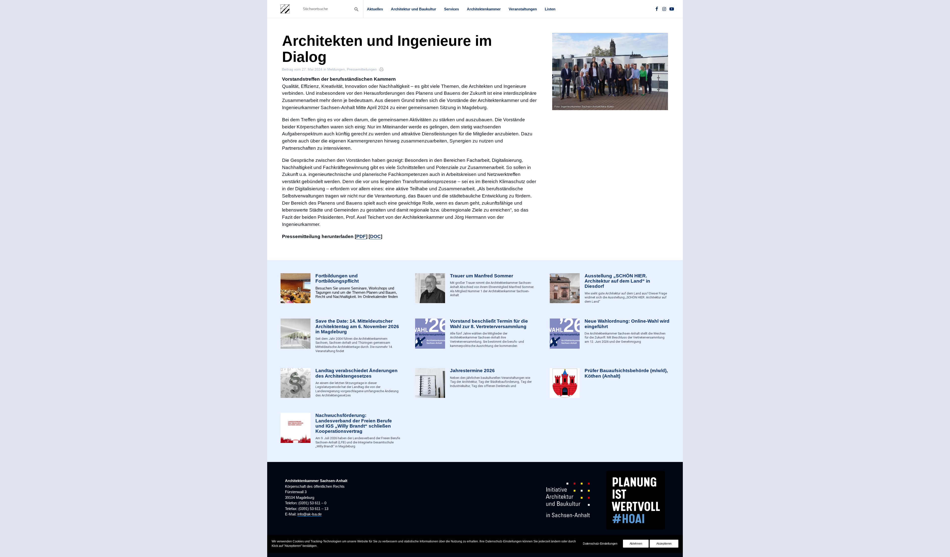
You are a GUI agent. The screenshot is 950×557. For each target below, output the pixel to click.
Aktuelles (375, 9)
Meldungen (336, 69)
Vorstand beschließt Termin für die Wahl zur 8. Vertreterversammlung (489, 323)
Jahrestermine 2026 (472, 370)
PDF (361, 236)
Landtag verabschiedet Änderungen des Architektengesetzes (356, 373)
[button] (657, 9)
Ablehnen (636, 543)
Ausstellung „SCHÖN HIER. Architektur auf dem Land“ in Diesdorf (617, 281)
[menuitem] (374, 9)
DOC (375, 236)
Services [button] (451, 9)
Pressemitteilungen (362, 69)
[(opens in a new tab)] (565, 383)
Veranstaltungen (523, 9)
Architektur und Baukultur (413, 9)
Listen (550, 9)
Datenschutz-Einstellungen (600, 543)
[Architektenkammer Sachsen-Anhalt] (285, 8)
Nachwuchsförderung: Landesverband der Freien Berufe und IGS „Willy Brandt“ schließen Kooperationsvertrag (353, 423)
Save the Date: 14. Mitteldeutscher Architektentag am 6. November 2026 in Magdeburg (357, 326)
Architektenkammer (484, 9)
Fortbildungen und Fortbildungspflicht (337, 278)
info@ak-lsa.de (309, 514)
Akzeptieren (664, 543)
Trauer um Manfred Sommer (481, 275)
